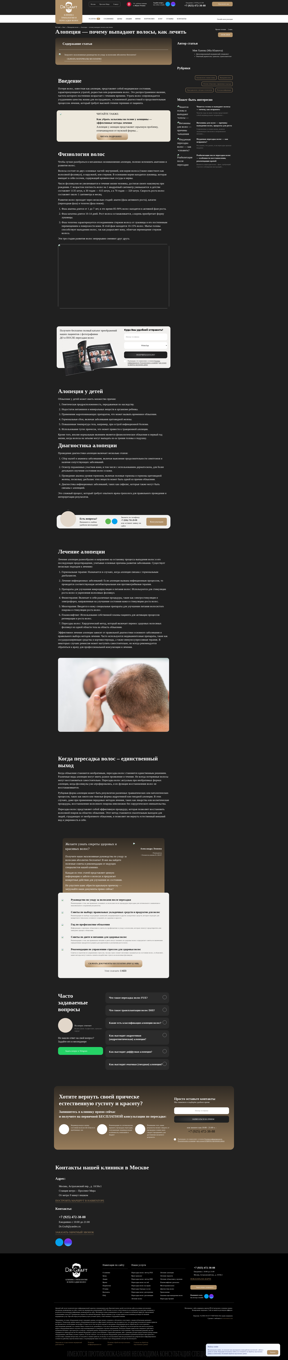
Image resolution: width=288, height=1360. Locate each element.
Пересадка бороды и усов (140, 1289)
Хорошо (272, 1352)
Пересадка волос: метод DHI (142, 1279)
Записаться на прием (203, 1119)
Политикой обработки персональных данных (234, 1353)
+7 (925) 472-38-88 (195, 5)
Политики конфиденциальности (213, 1139)
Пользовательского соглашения (149, 363)
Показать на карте (200, 1279)
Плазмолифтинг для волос (169, 1282)
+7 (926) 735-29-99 (129, 520)
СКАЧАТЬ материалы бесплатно (84, 59)
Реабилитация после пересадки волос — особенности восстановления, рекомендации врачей (214, 158)
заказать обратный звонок (74, 1232)
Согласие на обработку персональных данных (141, 1343)
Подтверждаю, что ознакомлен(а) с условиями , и (147, 363)
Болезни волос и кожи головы (206, 78)
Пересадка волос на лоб (140, 1282)
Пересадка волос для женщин (142, 1295)
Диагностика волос (167, 1289)
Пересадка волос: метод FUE (142, 1272)
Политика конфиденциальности (94, 1343)
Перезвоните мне (223, 4)
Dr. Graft (57, 27)
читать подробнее (111, 136)
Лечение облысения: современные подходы (217, 84)
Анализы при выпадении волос (171, 1295)
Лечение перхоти (166, 1276)
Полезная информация (224, 90)
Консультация (156, 521)
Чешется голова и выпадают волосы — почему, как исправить (213, 108)
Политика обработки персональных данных (119, 1343)
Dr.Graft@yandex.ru (70, 1226)
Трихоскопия (165, 1292)
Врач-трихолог (136, 1276)
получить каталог (145, 355)
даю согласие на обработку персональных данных (211, 1141)
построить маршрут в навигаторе (79, 1200)
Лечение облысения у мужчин (171, 1279)
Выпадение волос (73, 27)
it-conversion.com (227, 1318)
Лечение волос (136, 1299)
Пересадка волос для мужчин (142, 1292)
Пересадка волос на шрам (141, 1286)
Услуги (94, 19)
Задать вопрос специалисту (205, 1287)
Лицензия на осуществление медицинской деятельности (68, 1343)
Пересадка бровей (167, 1299)
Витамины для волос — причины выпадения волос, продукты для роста (214, 124)
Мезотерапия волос (167, 1286)
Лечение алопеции (167, 1272)
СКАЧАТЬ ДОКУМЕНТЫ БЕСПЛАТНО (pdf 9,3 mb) (113, 963)
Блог (64, 27)
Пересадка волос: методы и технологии (199, 90)
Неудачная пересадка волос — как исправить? (212, 140)
